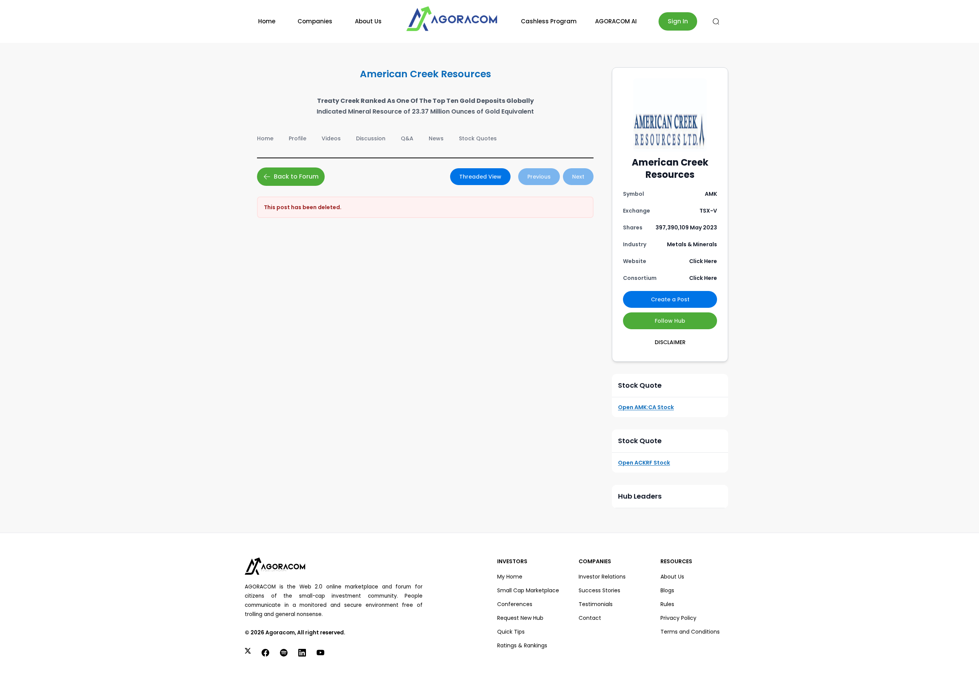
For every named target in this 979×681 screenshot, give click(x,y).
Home (266, 21)
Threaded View (480, 176)
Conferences (514, 604)
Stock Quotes (478, 138)
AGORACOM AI (616, 21)
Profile (297, 138)
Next (578, 176)
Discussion (370, 138)
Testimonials (596, 604)
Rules (667, 604)
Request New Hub (520, 618)
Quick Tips (511, 631)
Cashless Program (549, 21)
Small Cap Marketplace (528, 590)
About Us (368, 21)
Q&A (407, 138)
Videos (331, 138)
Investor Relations (602, 576)
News (436, 138)
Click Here (703, 261)
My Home (509, 576)
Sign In (678, 21)
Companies (315, 21)
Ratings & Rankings (522, 645)
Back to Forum (296, 176)
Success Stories (599, 590)
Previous (539, 176)
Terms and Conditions (690, 631)
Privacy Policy (678, 618)
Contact (590, 618)
